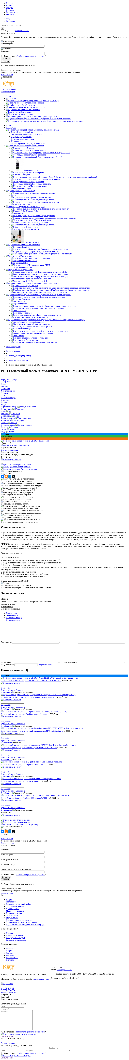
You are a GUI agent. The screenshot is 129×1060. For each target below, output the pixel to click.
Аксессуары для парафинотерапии (58, 254)
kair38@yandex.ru (64, 969)
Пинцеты (26, 175)
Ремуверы (26, 188)
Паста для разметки (38, 186)
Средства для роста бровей (48, 179)
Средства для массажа (42, 258)
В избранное (6, 692)
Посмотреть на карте (42, 979)
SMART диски (32, 229)
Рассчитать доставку (29, 469)
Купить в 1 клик (24, 464)
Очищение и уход (31, 170)
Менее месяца (12, 615)
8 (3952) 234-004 (8, 990)
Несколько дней (13, 620)
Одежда (23, 304)
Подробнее (5, 688)
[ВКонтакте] (2, 476)
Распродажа (11, 98)
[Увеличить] (25, 441)
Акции (9, 5)
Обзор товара (6, 409)
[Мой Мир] (9, 476)
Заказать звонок (22, 31)
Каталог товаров (8, 89)
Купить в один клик (29, 1034)
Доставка (10, 10)
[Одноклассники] (6, 476)
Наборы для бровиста (41, 184)
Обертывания (31, 261)
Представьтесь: (7, 665)
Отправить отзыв (45, 665)
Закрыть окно (7, 74)
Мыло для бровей (36, 181)
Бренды (9, 8)
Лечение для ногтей (39, 222)
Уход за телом (26, 112)
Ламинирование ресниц (44, 193)
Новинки (10, 933)
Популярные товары (15, 935)
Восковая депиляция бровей (50, 157)
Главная (9, 3)
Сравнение (20, 690)
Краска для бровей (38, 150)
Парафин (25, 247)
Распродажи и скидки (15, 938)
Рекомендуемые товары (16, 940)
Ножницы (26, 329)
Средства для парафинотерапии (54, 249)
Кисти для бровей (36, 172)
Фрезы (22, 213)
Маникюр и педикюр (36, 107)
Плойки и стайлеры (39, 338)
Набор (3, 411)
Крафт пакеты (32, 286)
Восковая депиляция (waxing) (46, 100)
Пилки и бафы (32, 211)
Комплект (5, 413)
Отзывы (4, 423)
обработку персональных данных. (30, 56)
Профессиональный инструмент (55, 209)
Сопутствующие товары (44, 200)
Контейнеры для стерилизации (53, 292)
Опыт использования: (10, 609)
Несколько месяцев (14, 618)
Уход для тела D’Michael (21, 267)
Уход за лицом (27, 114)
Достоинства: (7, 642)
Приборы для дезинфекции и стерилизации (70, 290)
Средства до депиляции (21, 137)
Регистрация (11, 21)
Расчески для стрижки (42, 326)
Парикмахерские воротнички (51, 308)
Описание (5, 416)
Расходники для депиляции (49, 315)
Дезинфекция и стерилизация (46, 116)
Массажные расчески (41, 324)
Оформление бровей (35, 103)
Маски (22, 301)
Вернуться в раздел (9, 407)
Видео (3, 432)
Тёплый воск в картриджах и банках (27, 134)
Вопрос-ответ (12, 12)
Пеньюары (27, 313)
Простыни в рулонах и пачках (52, 297)
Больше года (11, 613)
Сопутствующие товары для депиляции (28, 143)
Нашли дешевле (23, 467)
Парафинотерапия (32, 110)
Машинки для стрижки (43, 333)
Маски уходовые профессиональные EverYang (31, 279)
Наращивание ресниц (41, 197)
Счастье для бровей (38, 155)
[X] (13, 476)
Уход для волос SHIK (41, 265)
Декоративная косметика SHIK (53, 272)
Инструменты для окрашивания (55, 331)
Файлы (4, 429)
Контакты (10, 14)
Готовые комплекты (39, 317)
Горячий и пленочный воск (23, 132)
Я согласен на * (25, 1032)
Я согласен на (25, 56)
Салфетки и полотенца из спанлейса (60, 306)
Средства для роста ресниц (48, 202)
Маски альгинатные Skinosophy (54, 276)
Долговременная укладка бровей (56, 152)
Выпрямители (32, 340)
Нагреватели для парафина (48, 251)
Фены (21, 335)
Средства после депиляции (22, 139)
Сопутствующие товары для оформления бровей (76, 177)
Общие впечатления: (68, 662)
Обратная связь (7, 988)
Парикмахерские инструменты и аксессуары (66, 121)
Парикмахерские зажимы (46, 342)
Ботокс (14, 195)
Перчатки (26, 299)
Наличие (5, 427)
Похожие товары (8, 425)
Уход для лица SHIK (39, 281)
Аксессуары (6, 420)
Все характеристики (9, 450)
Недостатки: (6, 662)
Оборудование (32, 227)
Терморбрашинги (36, 322)
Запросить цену (23, 1055)
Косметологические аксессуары (54, 274)
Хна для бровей (34, 148)
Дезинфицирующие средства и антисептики (71, 288)
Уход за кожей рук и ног (44, 220)
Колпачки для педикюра (44, 216)
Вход (8, 19)
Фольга (23, 310)
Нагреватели (16, 141)
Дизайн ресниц (28, 105)
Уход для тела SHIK (19, 263)
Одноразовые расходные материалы (55, 119)
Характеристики (8, 418)
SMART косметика (32, 242)
